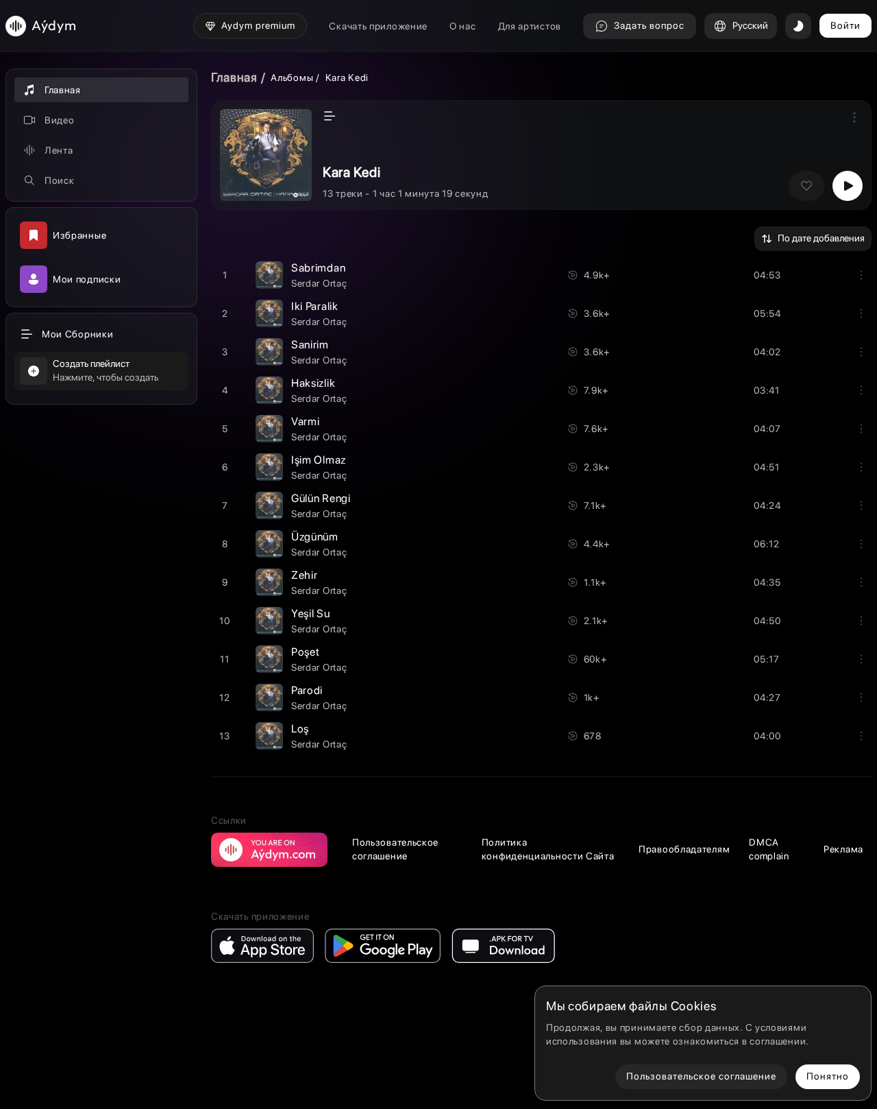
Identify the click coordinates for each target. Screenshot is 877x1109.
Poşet (305, 651)
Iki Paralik (314, 306)
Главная (234, 77)
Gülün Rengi (321, 498)
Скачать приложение (378, 26)
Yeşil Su (310, 613)
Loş (300, 728)
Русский (750, 25)
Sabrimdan (318, 267)
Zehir (304, 575)
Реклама (843, 849)
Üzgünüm (314, 536)
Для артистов (529, 26)
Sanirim (310, 344)
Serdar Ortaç (319, 283)
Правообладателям (684, 849)
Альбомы (292, 77)
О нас (462, 26)
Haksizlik (313, 383)
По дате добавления (821, 237)
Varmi (305, 421)
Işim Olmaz (318, 459)
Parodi (307, 690)
